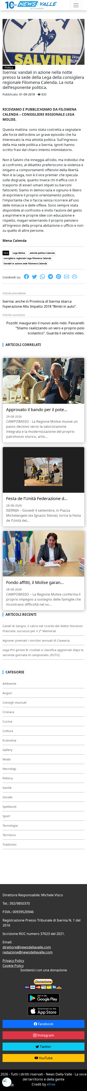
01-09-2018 (27, 94)
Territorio (9, 835)
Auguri (7, 693)
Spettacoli (9, 807)
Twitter (45, 1046)
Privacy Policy (13, 960)
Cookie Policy (13, 965)
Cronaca (8, 712)
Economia (9, 740)
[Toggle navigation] (76, 5)
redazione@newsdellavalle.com (28, 952)
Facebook (45, 1024)
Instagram (45, 1035)
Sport (6, 816)
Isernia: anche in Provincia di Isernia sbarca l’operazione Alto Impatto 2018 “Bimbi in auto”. (40, 304)
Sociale (7, 797)
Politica (9, 67)
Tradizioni (9, 844)
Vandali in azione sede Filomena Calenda (25, 263)
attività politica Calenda (42, 253)
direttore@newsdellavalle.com (27, 947)
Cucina (7, 721)
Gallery (7, 750)
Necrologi (9, 769)
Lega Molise (19, 253)
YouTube (45, 1058)
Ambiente (9, 684)
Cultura (8, 731)
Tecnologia (10, 826)
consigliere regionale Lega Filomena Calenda (27, 258)
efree (51, 1084)
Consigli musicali (15, 702)
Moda (7, 759)
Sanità (7, 788)
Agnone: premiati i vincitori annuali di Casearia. (36, 640)
